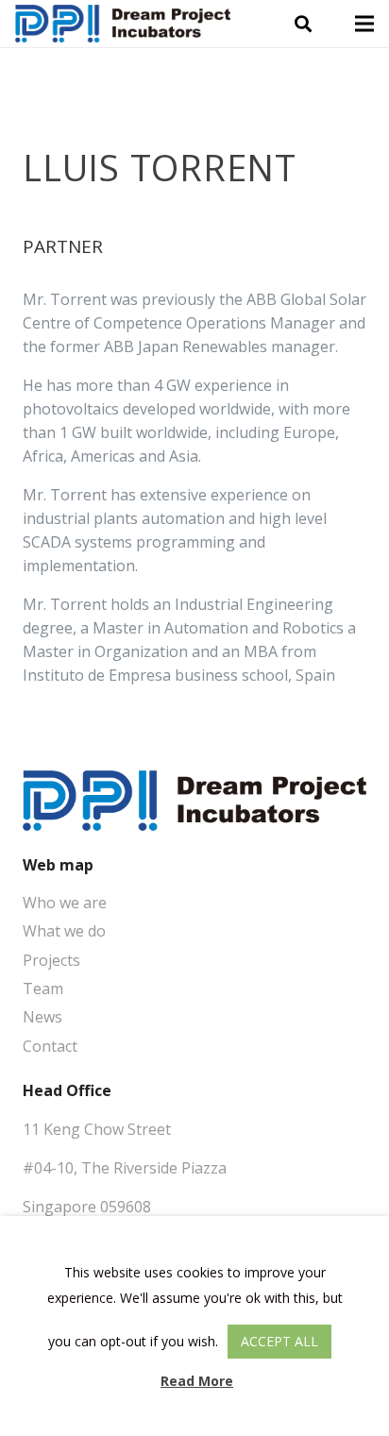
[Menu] (364, 23)
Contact (50, 1046)
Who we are (65, 902)
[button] (303, 23)
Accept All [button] (279, 1341)
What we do (64, 931)
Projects (51, 960)
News (42, 1016)
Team (43, 988)
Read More (197, 1381)
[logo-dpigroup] (122, 23)
